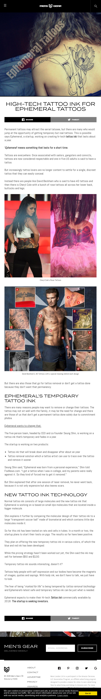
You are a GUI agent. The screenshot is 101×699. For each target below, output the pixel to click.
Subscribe (87, 648)
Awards (32, 686)
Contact (32, 672)
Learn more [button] (62, 695)
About (31, 667)
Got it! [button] (88, 693)
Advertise (34, 677)
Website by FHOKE (10, 679)
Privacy (32, 682)
